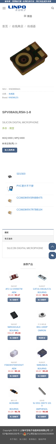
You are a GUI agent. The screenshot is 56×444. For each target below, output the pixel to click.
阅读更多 (42, 338)
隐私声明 (42, 439)
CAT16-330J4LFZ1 (42, 289)
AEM (14, 292)
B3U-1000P (42, 327)
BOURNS (42, 292)
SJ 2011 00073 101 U (42, 404)
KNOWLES (13, 97)
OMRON (42, 330)
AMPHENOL (42, 409)
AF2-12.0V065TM (14, 289)
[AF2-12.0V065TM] (14, 277)
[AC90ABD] (14, 391)
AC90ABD (14, 403)
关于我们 (13, 439)
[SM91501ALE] (14, 315)
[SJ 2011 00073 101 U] (42, 391)
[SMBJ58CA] (42, 353)
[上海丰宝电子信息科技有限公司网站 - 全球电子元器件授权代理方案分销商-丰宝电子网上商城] (17, 8)
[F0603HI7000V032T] (14, 353)
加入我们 (23, 439)
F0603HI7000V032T (14, 365)
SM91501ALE (13, 327)
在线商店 (17, 26)
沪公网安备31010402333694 (40, 434)
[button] (4, 8)
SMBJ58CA (42, 365)
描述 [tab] (7, 232)
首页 (5, 26)
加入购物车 (14, 300)
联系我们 (32, 439)
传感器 (31, 26)
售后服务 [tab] (9, 239)
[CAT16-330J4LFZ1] (42, 277)
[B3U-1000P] (42, 315)
